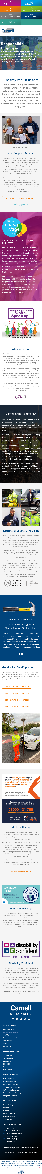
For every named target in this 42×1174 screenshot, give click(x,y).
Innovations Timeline (11, 1038)
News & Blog (8, 1105)
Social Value (7, 1041)
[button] (37, 31)
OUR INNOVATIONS (11, 1051)
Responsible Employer (11, 1032)
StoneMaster (8, 1058)
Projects (6, 1108)
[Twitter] (21, 1019)
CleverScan (7, 1069)
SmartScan (7, 1061)
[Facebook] (17, 1019)
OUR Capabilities (10, 1075)
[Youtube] (29, 1019)
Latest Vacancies (9, 1113)
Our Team (7, 1035)
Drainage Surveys (9, 1081)
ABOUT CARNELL (10, 1025)
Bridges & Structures (10, 1096)
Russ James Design (35, 1167)
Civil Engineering (9, 1079)
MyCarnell (7, 1046)
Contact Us (7, 1119)
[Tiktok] (25, 1019)
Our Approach (8, 1029)
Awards (6, 1043)
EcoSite (6, 1067)
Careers (6, 1110)
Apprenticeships (9, 1116)
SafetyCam (7, 1055)
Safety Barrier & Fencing (12, 1093)
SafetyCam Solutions (11, 1090)
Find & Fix (6, 1064)
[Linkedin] (13, 1019)
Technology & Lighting (11, 1087)
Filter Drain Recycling (10, 1084)
